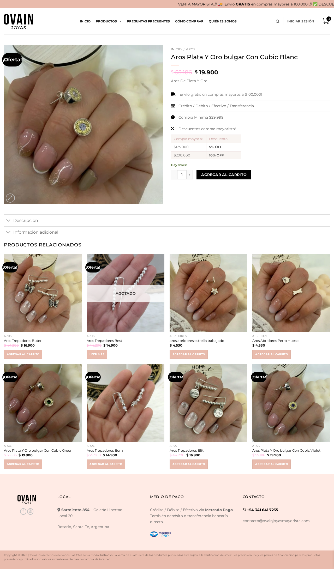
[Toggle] (8, 221)
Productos (106, 21)
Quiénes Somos (223, 21)
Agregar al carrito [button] (23, 354)
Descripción (25, 220)
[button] (300, 21)
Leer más (97, 354)
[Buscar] (277, 21)
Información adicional (35, 232)
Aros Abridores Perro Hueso (275, 340)
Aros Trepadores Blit (187, 450)
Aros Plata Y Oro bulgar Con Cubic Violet (286, 450)
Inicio (85, 21)
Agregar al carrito (224, 174)
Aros (190, 49)
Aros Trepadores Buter (22, 340)
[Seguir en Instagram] (30, 511)
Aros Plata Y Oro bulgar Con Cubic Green (38, 450)
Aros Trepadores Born (105, 450)
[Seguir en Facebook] (23, 511)
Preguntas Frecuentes (148, 21)
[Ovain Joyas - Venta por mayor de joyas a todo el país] (18, 21)
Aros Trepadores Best (104, 340)
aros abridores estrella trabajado (197, 340)
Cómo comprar (189, 21)
